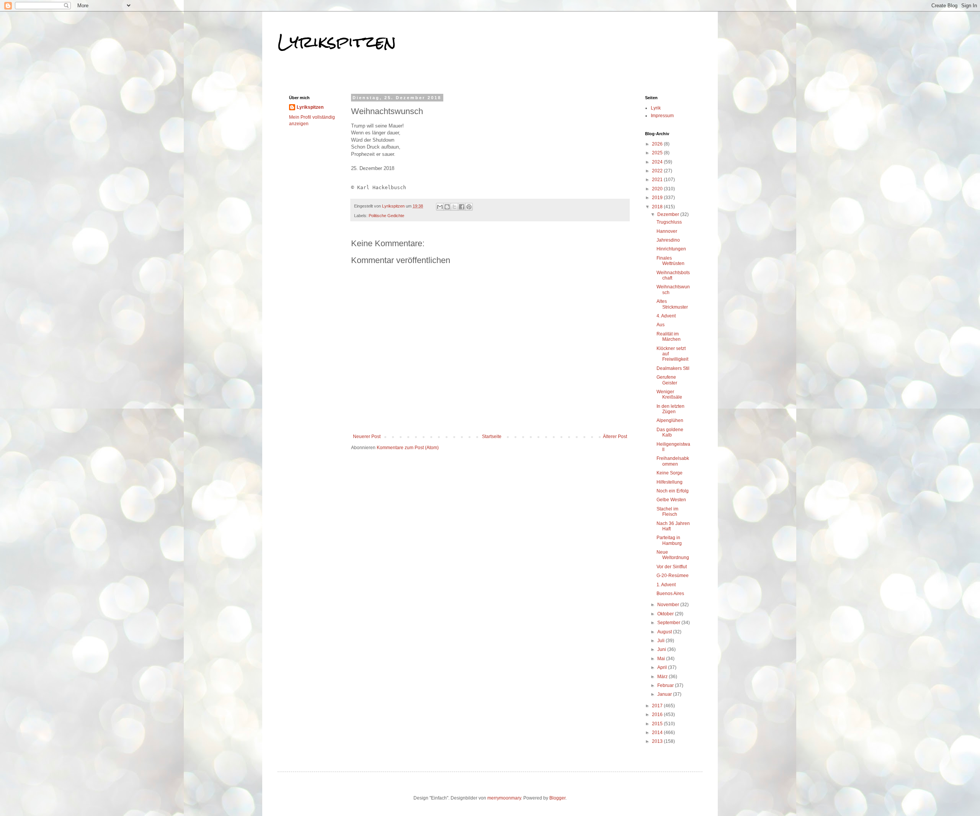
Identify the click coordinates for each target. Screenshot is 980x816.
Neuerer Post (367, 436)
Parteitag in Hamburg (669, 540)
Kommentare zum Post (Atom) (408, 447)
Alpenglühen (670, 420)
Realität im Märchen (669, 336)
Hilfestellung (670, 482)
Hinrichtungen (671, 249)
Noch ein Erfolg (673, 491)
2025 (658, 152)
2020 (658, 188)
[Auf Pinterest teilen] (469, 207)
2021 (658, 179)
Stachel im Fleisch (667, 511)
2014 (658, 732)
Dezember (668, 214)
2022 (658, 170)
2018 (658, 206)
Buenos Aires (670, 593)
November (668, 604)
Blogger (557, 798)
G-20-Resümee (673, 575)
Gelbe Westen (671, 499)
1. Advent (666, 584)
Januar (665, 694)
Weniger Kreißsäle (669, 394)
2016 (658, 714)
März (663, 676)
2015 (658, 723)
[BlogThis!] (447, 207)
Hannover (667, 231)
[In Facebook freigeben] (462, 207)
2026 (658, 144)
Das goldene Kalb (670, 432)
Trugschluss (669, 222)
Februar (666, 685)
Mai (661, 658)
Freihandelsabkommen (673, 461)
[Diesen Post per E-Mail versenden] (440, 207)
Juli (661, 640)
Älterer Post (615, 436)
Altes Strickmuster (672, 304)
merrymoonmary (504, 798)
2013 (658, 741)
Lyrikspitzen (337, 42)
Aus (661, 324)
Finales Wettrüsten (670, 260)
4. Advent (666, 316)
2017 (658, 705)
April (662, 667)
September (669, 622)
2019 (658, 197)
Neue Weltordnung (673, 554)
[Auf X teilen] (454, 207)
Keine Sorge (670, 473)
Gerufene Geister (667, 379)
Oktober (666, 613)
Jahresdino (668, 240)
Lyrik (656, 108)
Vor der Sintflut (672, 566)
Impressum (662, 115)
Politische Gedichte (386, 215)
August (665, 631)
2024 (658, 162)
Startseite (491, 436)
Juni (662, 649)
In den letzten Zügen (670, 409)
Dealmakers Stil (673, 368)
